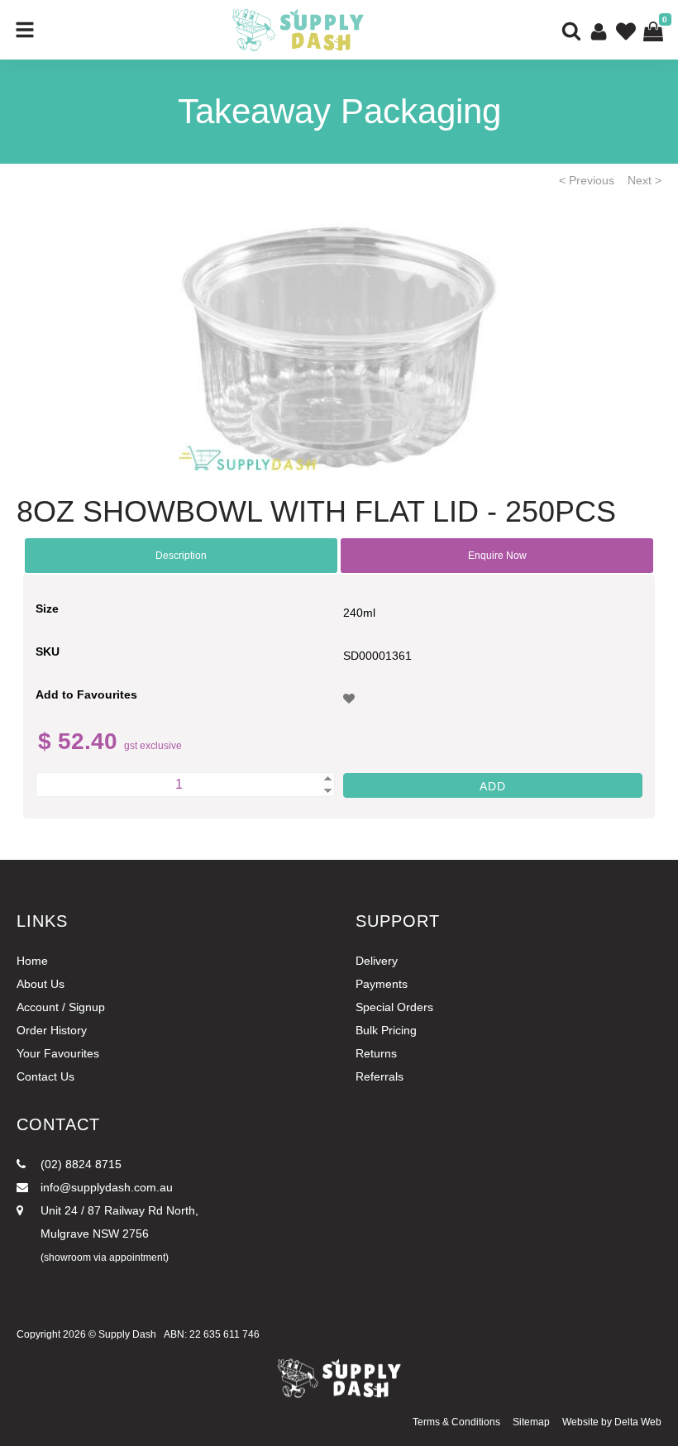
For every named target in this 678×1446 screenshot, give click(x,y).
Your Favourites (58, 1053)
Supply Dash (127, 1334)
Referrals (379, 1076)
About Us (40, 983)
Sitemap (531, 1422)
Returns (376, 1053)
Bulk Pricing (386, 1030)
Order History (52, 1030)
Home (32, 960)
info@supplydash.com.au (105, 1187)
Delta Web (637, 1422)
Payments (382, 983)
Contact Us (45, 1076)
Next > (644, 180)
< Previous (586, 180)
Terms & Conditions (456, 1422)
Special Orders (394, 1007)
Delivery (377, 960)
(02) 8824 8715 (79, 1164)
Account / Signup (61, 1007)
